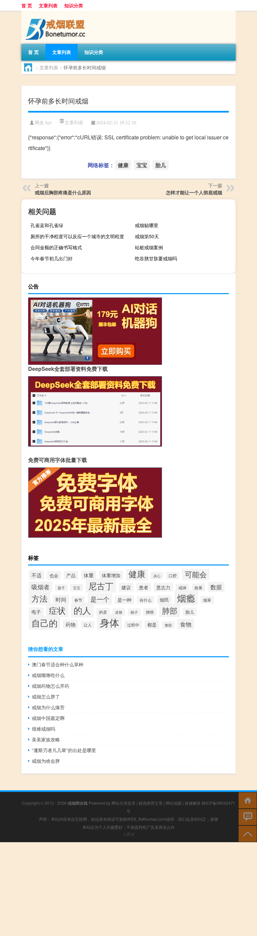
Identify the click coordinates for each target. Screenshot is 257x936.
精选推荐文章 (151, 803)
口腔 (173, 575)
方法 (39, 598)
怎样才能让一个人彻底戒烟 (194, 192)
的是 (103, 612)
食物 (185, 624)
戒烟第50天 (147, 236)
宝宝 (142, 165)
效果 (198, 587)
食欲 (168, 624)
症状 (57, 610)
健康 (123, 165)
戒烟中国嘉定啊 (48, 718)
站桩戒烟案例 (149, 247)
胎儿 (160, 165)
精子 (134, 612)
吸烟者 (40, 587)
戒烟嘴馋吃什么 (48, 675)
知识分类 (73, 5)
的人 (82, 610)
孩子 (61, 587)
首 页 (26, 5)
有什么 (146, 600)
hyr (49, 122)
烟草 (207, 600)
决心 (157, 575)
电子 (36, 611)
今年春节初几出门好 (51, 258)
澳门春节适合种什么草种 (57, 664)
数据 (216, 587)
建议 (126, 587)
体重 (89, 575)
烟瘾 (186, 597)
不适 (36, 575)
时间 (61, 599)
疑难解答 (193, 803)
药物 (71, 624)
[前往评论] (246, 816)
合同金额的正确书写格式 (56, 247)
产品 (71, 575)
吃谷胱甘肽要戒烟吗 (156, 258)
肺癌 (150, 612)
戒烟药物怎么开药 (50, 685)
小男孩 (128, 834)
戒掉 (182, 587)
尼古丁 (100, 586)
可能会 (196, 574)
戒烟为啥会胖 (46, 760)
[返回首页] (246, 799)
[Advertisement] (128, 889)
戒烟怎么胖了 (46, 696)
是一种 (124, 599)
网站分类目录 (123, 803)
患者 (143, 587)
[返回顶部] (246, 833)
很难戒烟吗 (43, 728)
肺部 (169, 610)
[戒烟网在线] (56, 13)
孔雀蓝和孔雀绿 (46, 225)
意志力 (163, 587)
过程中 (133, 624)
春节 (78, 600)
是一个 (99, 599)
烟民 (164, 599)
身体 (109, 622)
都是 (152, 624)
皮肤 (118, 612)
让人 (88, 624)
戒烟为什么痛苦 (48, 707)
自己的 (44, 623)
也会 (54, 575)
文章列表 (48, 5)
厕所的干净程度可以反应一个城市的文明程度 (77, 236)
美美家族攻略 (46, 739)
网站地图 (174, 803)
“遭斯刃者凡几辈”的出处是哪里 (64, 750)
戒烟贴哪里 (146, 225)
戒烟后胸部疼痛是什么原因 (63, 192)
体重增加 (111, 575)
